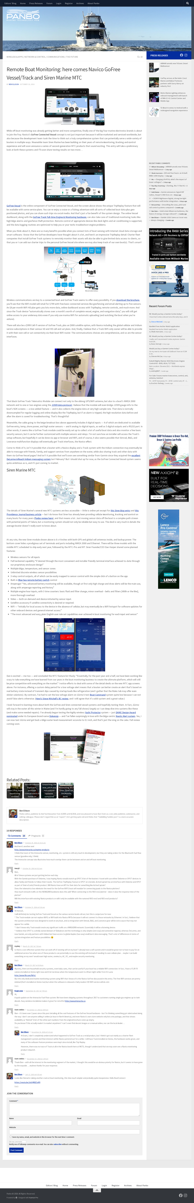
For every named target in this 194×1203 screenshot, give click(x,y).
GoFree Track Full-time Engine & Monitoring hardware (59, 217)
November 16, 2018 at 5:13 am (42, 1032)
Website (12, 1127)
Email (79, 1118)
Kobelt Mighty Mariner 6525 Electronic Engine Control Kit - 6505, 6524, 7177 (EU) (167, 362)
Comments (18, 835)
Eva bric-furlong (157, 383)
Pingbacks (37, 835)
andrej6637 (155, 371)
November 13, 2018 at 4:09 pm (37, 1010)
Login (58, 3)
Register (69, 3)
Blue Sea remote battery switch (33, 579)
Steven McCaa (156, 356)
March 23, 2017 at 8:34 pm (34, 965)
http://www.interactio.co (75, 1001)
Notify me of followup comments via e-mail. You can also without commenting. (44, 1144)
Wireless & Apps (15, 56)
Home (23, 3)
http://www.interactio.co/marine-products (32, 849)
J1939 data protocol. (62, 405)
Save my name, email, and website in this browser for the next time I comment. (43, 1137)
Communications (56, 56)
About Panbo (93, 3)
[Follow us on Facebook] (181, 55)
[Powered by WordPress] (16, 1198)
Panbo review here (44, 518)
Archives (80, 3)
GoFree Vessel (13, 205)
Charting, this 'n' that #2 (175, 185)
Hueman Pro (33, 1198)
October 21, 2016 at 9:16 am (35, 907)
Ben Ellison (14, 84)
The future (72, 56)
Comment (13, 1101)
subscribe (58, 1144)
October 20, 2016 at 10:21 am (35, 843)
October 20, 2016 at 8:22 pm (32, 868)
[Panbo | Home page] (23, 15)
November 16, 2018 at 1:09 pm (37, 1059)
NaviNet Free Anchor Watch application (164, 326)
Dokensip (53, 716)
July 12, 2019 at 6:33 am (33, 1074)
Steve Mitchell (156, 322)
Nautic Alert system (125, 716)
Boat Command (98, 694)
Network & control (35, 56)
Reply (16, 863)
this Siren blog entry (120, 510)
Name (11, 1118)
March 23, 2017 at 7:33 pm (32, 946)
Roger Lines (19, 991)
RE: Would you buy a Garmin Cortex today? (165, 314)
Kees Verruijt (156, 344)
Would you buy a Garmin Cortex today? (164, 348)
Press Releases (36, 3)
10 (141, 56)
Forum (49, 3)
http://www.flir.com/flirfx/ (25, 975)
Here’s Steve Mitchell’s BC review (52, 698)
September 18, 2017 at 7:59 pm (36, 991)
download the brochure (127, 300)
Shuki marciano (157, 331)
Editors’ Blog (10, 3)
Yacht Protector (93, 712)
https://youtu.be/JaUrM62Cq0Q (27, 1082)
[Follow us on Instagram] (185, 55)
